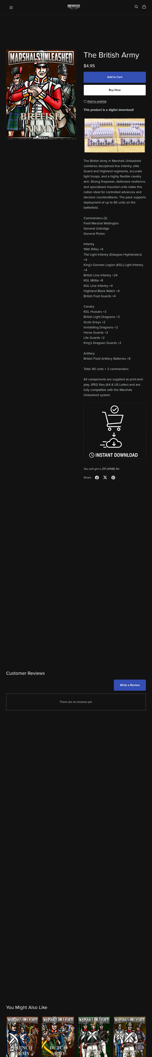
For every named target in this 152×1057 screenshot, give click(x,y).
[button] (10, 98)
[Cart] (146, 7)
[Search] (136, 7)
